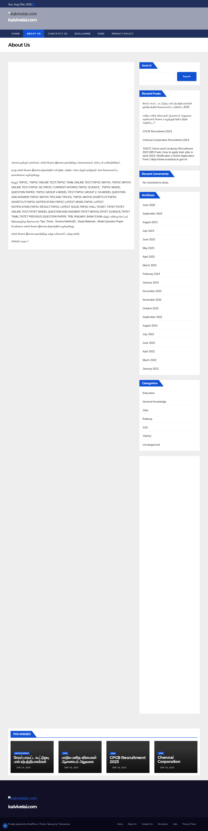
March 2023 (150, 265)
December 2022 (152, 291)
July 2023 (148, 230)
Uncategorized (151, 444)
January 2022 (151, 368)
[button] (198, 33)
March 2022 (150, 360)
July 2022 (148, 334)
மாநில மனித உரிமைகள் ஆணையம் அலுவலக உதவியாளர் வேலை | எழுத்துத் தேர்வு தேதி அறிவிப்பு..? (167, 119)
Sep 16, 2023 (167, 767)
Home (16, 33)
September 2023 (152, 213)
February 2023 (151, 274)
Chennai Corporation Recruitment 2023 (166, 140)
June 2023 (149, 239)
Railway (147, 419)
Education (149, 393)
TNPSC (147, 436)
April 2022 (149, 351)
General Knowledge (154, 401)
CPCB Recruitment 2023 (157, 131)
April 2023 (149, 256)
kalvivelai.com (22, 20)
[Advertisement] (71, 89)
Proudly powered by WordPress (23, 824)
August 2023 (150, 222)
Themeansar (64, 824)
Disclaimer (83, 33)
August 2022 (150, 325)
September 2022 (152, 317)
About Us (34, 33)
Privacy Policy (122, 33)
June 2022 (149, 342)
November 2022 (152, 299)
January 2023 (151, 282)
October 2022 (151, 308)
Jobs (101, 33)
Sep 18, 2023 (71, 767)
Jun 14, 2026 (23, 767)
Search (147, 65)
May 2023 (148, 248)
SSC (145, 427)
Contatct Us (57, 33)
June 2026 (149, 205)
